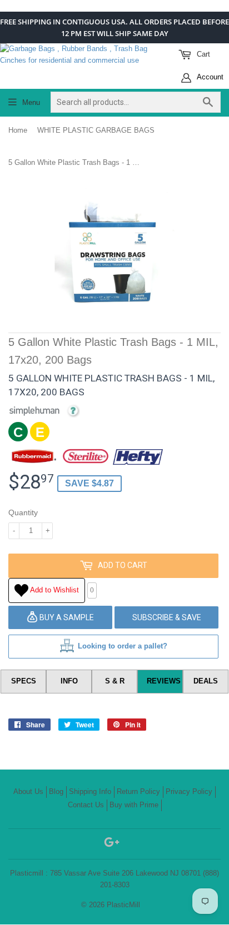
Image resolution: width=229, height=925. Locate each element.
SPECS (23, 681)
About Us (28, 791)
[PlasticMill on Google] (112, 844)
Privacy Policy (189, 791)
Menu (31, 102)
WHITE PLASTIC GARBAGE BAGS (96, 130)
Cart (202, 54)
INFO (69, 681)
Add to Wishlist (53, 590)
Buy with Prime (133, 805)
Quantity (23, 512)
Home (17, 130)
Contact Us (86, 805)
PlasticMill (123, 905)
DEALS (205, 681)
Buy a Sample (66, 617)
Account (209, 77)
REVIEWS (164, 681)
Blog (56, 791)
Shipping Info (90, 791)
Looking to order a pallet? (122, 646)
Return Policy (138, 791)
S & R (115, 681)
